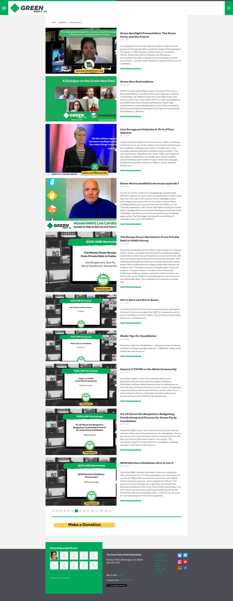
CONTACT (160, 557)
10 (92, 511)
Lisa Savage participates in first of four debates (147, 131)
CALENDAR (161, 554)
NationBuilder (126, 580)
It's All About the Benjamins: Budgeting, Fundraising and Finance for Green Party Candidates (148, 417)
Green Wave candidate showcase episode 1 (149, 183)
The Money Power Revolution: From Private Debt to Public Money (149, 238)
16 (106, 511)
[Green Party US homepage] (28, 7)
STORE (158, 572)
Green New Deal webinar (137, 81)
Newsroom (63, 22)
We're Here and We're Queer (139, 300)
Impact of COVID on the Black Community (148, 369)
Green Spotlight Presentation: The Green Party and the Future (148, 35)
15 (101, 511)
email (119, 575)
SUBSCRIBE (160, 569)
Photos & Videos (75, 22)
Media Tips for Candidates (138, 336)
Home (54, 22)
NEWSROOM (161, 560)
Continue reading (130, 68)
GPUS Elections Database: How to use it (146, 463)
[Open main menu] (4, 8)
